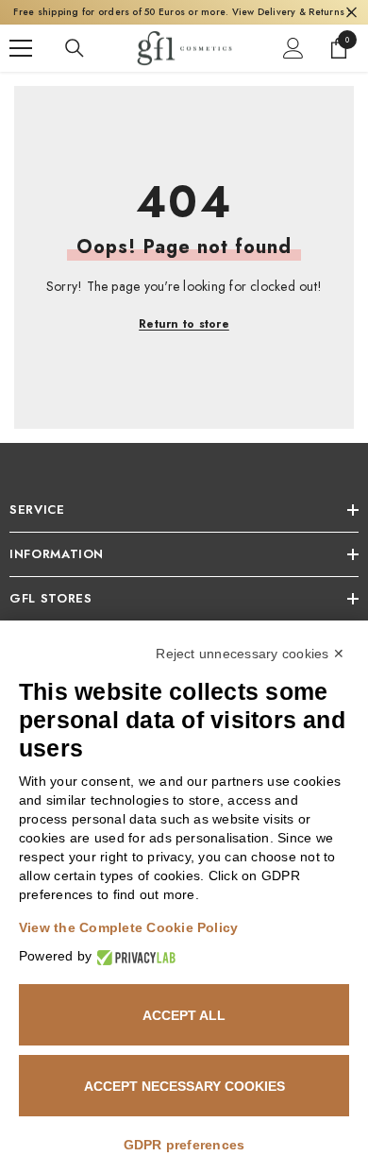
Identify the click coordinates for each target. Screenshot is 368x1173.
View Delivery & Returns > (293, 12)
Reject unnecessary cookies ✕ (250, 653)
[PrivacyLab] (134, 956)
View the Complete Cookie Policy (128, 927)
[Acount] (293, 48)
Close (351, 13)
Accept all (184, 1015)
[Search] (74, 48)
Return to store (184, 323)
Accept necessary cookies (184, 1086)
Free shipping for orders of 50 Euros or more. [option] (183, 12)
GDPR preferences (184, 1144)
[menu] (20, 48)
